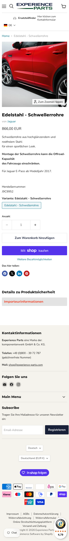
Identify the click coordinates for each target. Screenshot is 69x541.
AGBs (26, 514)
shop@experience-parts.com (26, 365)
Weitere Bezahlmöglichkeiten (34, 259)
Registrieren (57, 430)
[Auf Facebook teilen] (5, 273)
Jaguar (11, 121)
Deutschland (32, 458)
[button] (10, 25)
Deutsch (32, 448)
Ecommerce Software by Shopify (34, 534)
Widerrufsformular (45, 518)
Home (6, 36)
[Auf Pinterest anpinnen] (27, 273)
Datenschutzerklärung (46, 514)
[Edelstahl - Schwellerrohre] (22, 210)
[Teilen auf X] (12, 273)
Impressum (13, 514)
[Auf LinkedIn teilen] (19, 273)
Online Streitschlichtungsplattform (32, 522)
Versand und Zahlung (34, 526)
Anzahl (6, 216)
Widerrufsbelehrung (19, 518)
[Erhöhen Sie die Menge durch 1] (35, 225)
